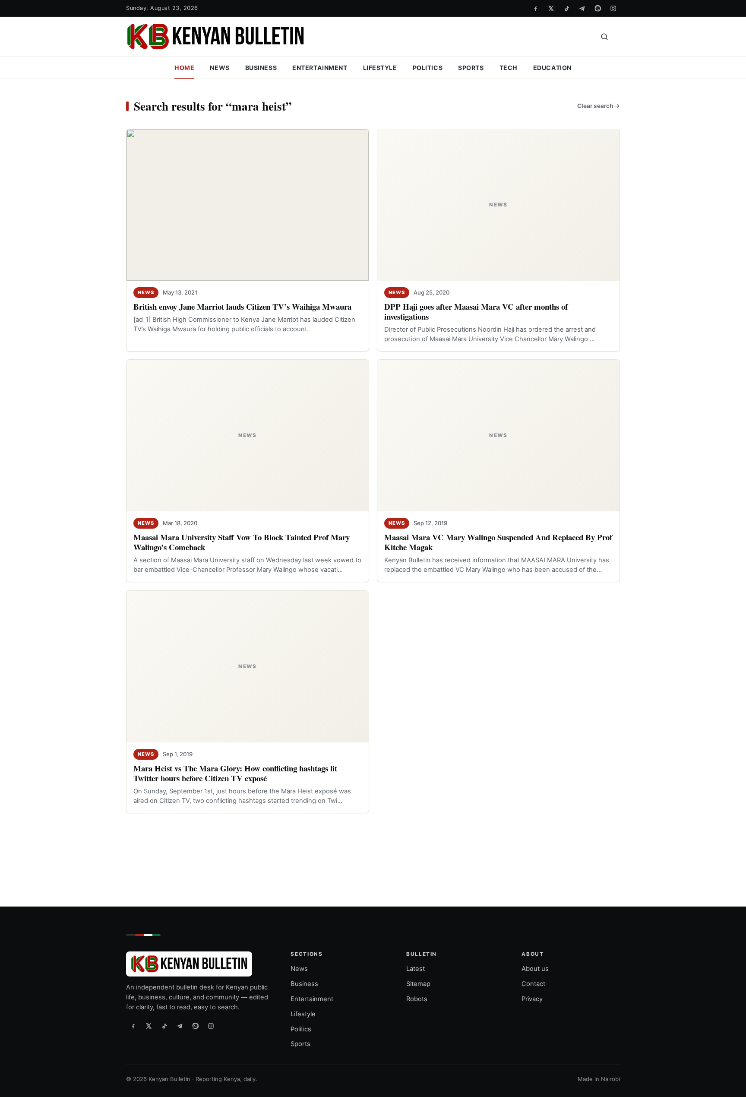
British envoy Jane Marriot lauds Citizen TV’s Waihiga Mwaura (242, 306)
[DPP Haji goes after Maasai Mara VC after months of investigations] (498, 205)
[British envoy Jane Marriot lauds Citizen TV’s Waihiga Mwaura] (247, 205)
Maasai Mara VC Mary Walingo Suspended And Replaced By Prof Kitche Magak (498, 542)
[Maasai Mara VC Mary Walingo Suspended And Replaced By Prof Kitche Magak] (498, 435)
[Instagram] (613, 8)
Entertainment (319, 67)
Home (184, 67)
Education (552, 67)
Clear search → (598, 105)
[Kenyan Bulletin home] (215, 37)
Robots (416, 999)
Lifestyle (380, 67)
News (219, 67)
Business (261, 67)
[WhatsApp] (597, 8)
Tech (508, 67)
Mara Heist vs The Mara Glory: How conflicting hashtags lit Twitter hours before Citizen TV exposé (235, 773)
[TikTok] (566, 8)
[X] (551, 8)
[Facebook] (535, 8)
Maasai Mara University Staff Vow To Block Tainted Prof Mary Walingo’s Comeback (241, 542)
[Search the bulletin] (604, 36)
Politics (428, 67)
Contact (533, 984)
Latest (415, 969)
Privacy (532, 999)
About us (535, 969)
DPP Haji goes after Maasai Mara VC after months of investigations (476, 311)
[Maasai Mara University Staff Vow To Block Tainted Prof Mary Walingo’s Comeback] (247, 435)
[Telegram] (582, 8)
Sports (471, 67)
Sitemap (418, 984)
